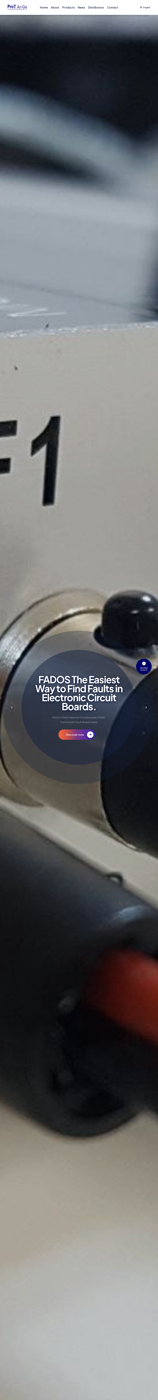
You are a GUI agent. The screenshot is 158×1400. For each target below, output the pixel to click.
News (81, 7)
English (146, 7)
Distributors (96, 7)
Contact (112, 7)
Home (44, 7)
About (55, 7)
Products (68, 7)
